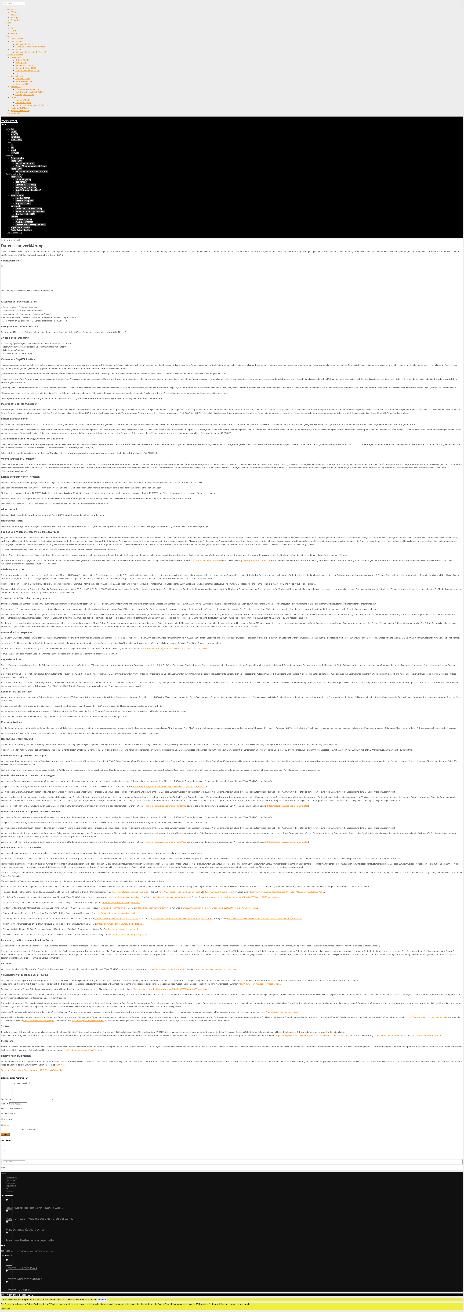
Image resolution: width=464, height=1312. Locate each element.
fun (7, 1250)
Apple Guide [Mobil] (20, 108)
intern (12, 1251)
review (22, 1251)
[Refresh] (5, 1125)
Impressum (11, 1185)
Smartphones (17, 76)
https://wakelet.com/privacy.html (123, 929)
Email (4, 1108)
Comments (6, 1099)
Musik (13, 30)
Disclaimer (11, 1180)
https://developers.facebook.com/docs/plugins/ (260, 984)
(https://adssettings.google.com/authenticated (287, 806)
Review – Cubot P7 (18, 1290)
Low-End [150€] (22, 78)
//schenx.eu (9, 121)
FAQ (7, 1188)
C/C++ (13, 12)
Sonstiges (15, 17)
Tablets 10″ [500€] (23, 102)
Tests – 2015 (16, 41)
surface (38, 1251)
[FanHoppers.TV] (13, 113)
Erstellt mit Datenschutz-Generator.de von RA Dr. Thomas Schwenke (31, 1070)
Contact (9, 1191)
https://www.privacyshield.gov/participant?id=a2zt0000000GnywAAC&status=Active (286, 892)
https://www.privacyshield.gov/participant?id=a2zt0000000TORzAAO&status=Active (220, 908)
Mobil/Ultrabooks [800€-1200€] (29, 92)
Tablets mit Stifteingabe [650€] (29, 105)
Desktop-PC (16, 57)
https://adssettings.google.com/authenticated (170, 897)
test (49, 1251)
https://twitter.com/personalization (152, 908)
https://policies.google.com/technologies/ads (166, 806)
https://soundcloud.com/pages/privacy (129, 934)
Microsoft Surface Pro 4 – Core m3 (30, 52)
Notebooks (16, 86)
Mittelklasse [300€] (24, 81)
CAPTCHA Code (28, 1129)
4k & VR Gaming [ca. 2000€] (27, 70)
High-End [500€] (22, 84)
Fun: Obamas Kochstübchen (25, 1229)
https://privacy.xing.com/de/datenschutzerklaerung (120, 924)
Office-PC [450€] (22, 60)
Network (15, 33)
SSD (17, 73)
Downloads (11, 9)
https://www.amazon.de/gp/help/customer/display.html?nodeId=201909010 (174, 648)
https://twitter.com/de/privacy (113, 908)
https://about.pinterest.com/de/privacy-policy (116, 913)
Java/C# (14, 14)
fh (2, 1251)
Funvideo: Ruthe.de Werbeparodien (31, 1240)
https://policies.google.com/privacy (125, 897)
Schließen (5, 1308)
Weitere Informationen (85, 1299)
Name (4, 1103)
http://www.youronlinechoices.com (218, 892)
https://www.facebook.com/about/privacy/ (130, 892)
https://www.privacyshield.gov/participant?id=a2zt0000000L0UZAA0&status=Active (264, 918)
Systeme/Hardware (14, 54)
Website (5, 1113)
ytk (52, 1251)
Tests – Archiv (17, 38)
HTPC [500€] (21, 62)
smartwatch (30, 1251)
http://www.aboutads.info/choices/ (206, 560)
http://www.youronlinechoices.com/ (254, 560)
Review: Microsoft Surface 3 (25, 1279)
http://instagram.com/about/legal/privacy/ (121, 902)
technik (45, 1251)
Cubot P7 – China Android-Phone (30, 46)
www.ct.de (60, 1064)
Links (8, 22)
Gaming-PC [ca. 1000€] (25, 68)
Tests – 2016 (16, 49)
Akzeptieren (102, 1300)
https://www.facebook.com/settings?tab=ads (179, 892)
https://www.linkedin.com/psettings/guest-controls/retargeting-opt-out (180, 918)
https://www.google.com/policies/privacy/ (167, 969)
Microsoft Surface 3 (24, 44)
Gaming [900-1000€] (24, 94)
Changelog (10, 1183)
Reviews (9, 36)
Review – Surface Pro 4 (21, 1268)
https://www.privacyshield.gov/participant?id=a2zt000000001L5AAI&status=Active (169, 786)
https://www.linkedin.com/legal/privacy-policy (117, 918)
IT (12, 25)
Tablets (14, 97)
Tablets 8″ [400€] (23, 100)
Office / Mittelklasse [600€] (27, 89)
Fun (12, 28)
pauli (16, 1251)
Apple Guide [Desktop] (21, 110)
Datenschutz (11, 1177)
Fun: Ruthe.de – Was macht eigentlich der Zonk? (39, 1219)
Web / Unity (16, 20)
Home (3, 239)
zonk (55, 1251)
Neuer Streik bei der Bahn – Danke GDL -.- (35, 1208)
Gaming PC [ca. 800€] (24, 65)
